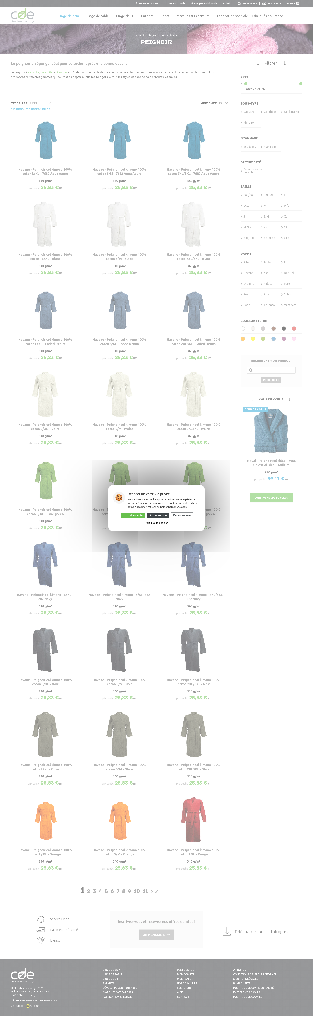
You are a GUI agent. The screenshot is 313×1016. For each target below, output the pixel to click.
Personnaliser (182, 515)
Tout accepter (134, 515)
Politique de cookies (156, 522)
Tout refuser (159, 515)
